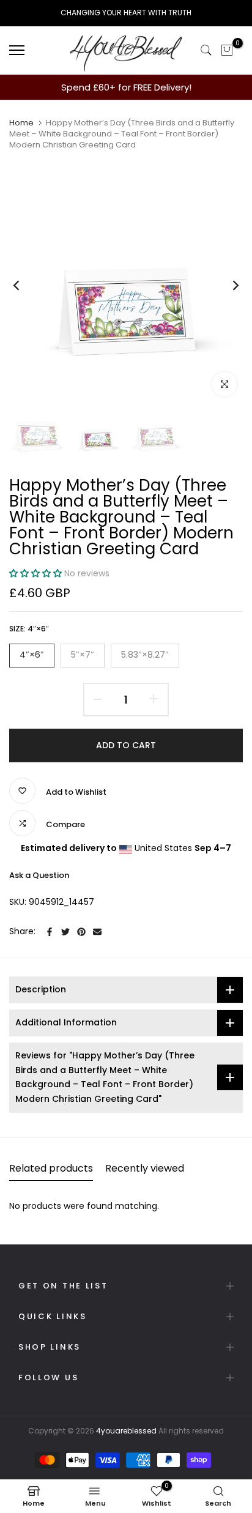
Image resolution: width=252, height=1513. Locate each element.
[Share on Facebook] (49, 932)
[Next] (227, 285)
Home (21, 122)
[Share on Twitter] (65, 932)
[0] (227, 50)
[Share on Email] (97, 932)
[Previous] (24, 285)
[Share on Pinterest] (81, 932)
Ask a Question (39, 875)
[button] (36, 573)
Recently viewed (144, 1168)
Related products (51, 1168)
